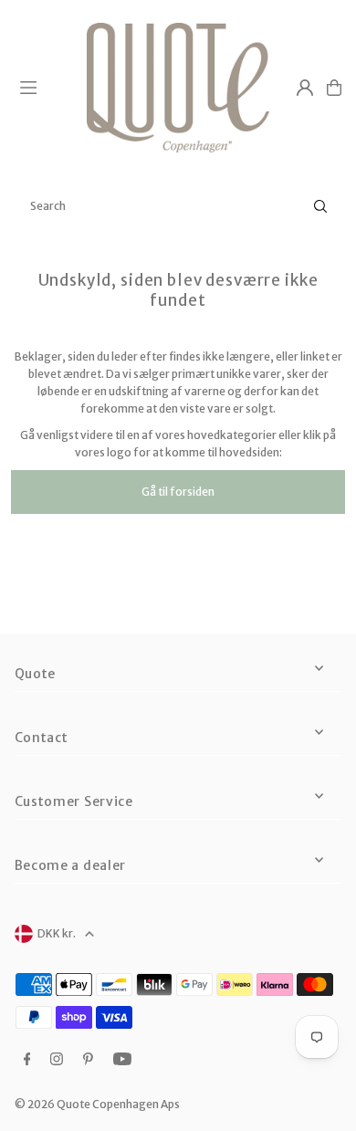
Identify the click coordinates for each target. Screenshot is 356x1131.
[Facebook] (27, 1059)
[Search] (320, 206)
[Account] (305, 87)
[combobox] (178, 206)
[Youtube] (122, 1059)
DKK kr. (56, 933)
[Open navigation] (45, 87)
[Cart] (334, 87)
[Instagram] (56, 1059)
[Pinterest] (88, 1059)
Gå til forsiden (178, 491)
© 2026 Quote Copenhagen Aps (97, 1104)
